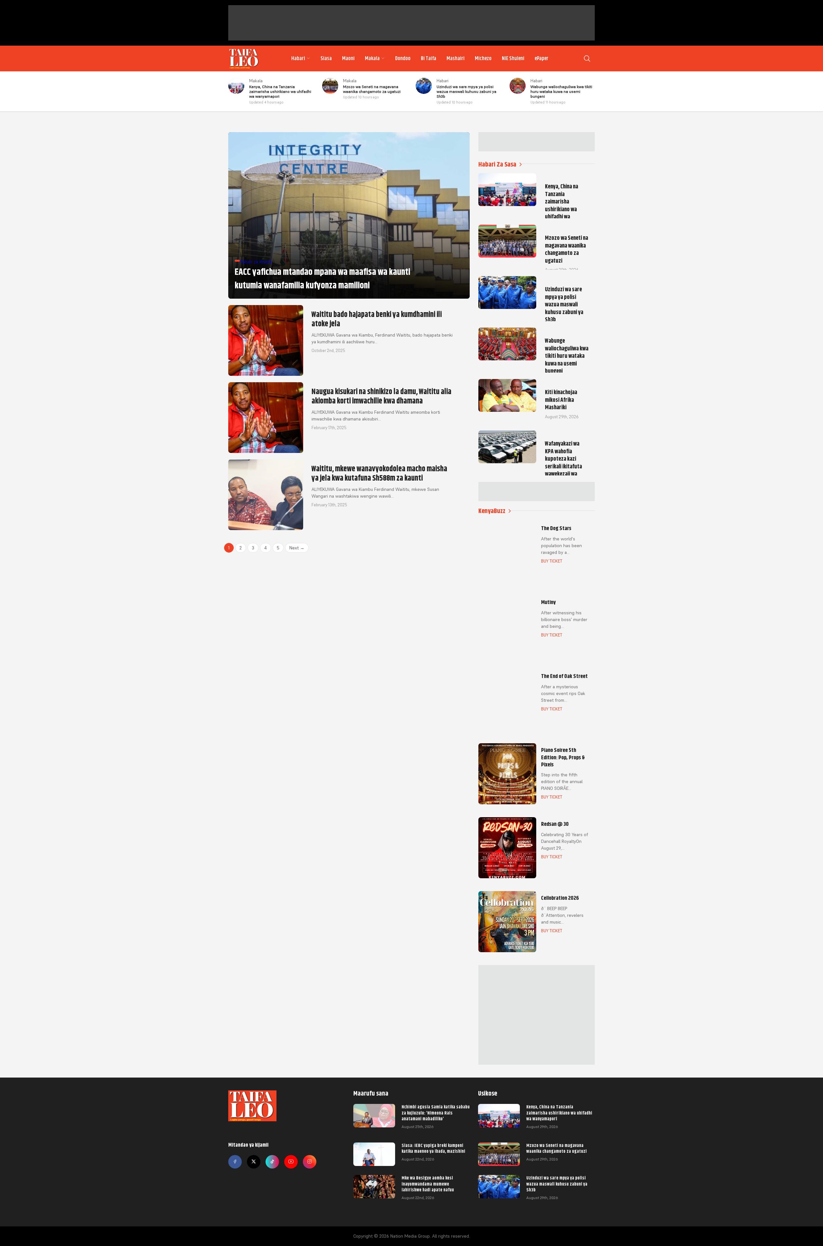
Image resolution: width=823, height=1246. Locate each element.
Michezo (483, 58)
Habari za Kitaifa (256, 262)
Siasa (326, 58)
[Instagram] (309, 1161)
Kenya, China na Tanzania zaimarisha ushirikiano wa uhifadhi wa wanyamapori (559, 1112)
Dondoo (403, 58)
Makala (372, 58)
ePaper (541, 58)
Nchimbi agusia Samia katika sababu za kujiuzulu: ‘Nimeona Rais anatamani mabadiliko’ (436, 1112)
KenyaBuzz (491, 511)
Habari (298, 58)
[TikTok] (272, 1162)
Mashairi (456, 58)
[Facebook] (235, 1161)
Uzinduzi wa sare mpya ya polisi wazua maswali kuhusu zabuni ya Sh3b (556, 1183)
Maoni (348, 58)
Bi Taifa (428, 58)
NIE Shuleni (513, 58)
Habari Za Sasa (497, 164)
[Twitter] (253, 1161)
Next (296, 548)
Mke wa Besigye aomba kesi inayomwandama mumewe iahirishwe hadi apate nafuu (428, 1183)
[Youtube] (291, 1162)
